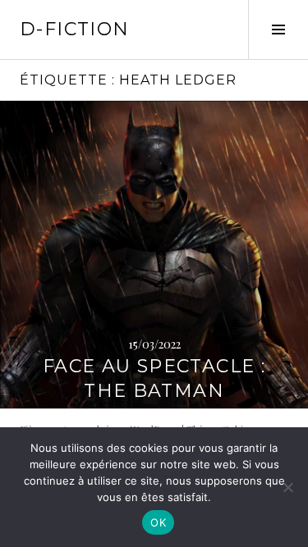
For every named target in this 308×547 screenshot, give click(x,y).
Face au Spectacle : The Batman (154, 378)
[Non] (287, 487)
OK (158, 522)
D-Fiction (74, 29)
